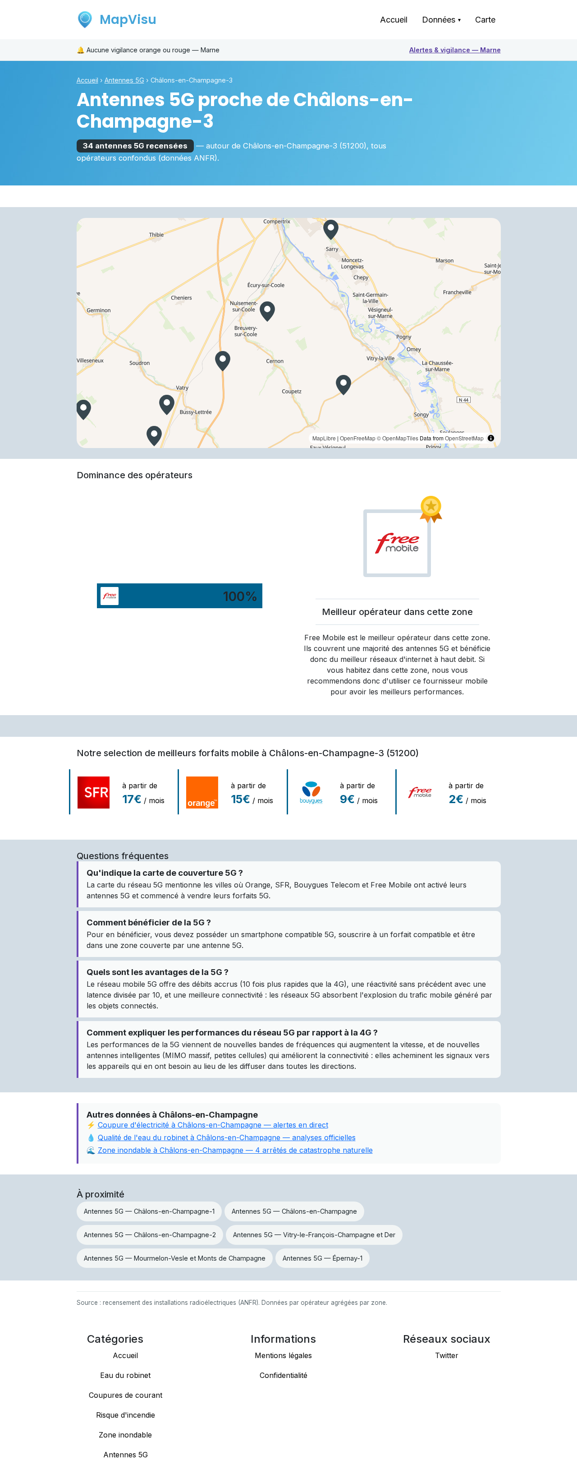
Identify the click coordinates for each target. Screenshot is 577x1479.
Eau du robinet (125, 1375)
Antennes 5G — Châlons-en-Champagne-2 (150, 1235)
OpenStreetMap (464, 438)
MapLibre (324, 438)
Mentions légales (283, 1355)
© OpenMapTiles (397, 438)
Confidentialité (283, 1375)
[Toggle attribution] (490, 438)
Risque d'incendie (125, 1414)
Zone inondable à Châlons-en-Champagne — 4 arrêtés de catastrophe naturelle (235, 1150)
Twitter (446, 1355)
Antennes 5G (124, 80)
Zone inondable (125, 1434)
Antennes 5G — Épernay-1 (322, 1258)
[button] (154, 436)
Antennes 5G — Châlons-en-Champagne (294, 1211)
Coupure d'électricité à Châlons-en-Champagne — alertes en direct (213, 1124)
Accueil (394, 19)
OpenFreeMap (358, 438)
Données (441, 19)
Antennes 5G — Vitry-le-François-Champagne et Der (314, 1235)
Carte (485, 19)
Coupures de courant (125, 1395)
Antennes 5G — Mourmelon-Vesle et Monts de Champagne (175, 1258)
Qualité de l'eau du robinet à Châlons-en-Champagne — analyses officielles (227, 1137)
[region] (289, 333)
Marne (455, 50)
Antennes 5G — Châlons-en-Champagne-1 (149, 1211)
